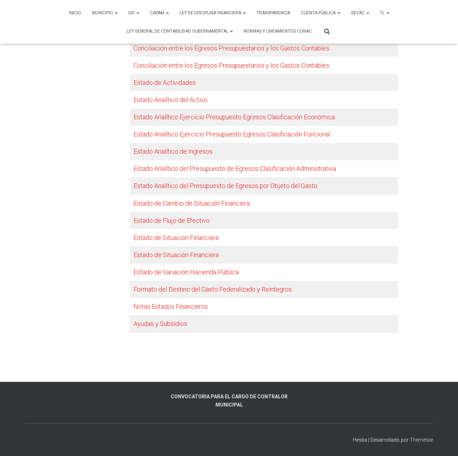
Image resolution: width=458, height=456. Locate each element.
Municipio (103, 12)
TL (383, 12)
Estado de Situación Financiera (176, 237)
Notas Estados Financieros (170, 306)
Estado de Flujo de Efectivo (171, 220)
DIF (132, 12)
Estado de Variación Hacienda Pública (186, 272)
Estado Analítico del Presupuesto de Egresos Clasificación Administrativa (234, 168)
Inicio (75, 12)
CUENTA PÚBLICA (319, 12)
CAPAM (157, 12)
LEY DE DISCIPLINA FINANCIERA (211, 12)
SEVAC (358, 12)
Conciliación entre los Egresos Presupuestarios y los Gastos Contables (231, 48)
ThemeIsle (421, 440)
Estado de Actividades (164, 82)
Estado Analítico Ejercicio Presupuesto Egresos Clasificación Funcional (231, 134)
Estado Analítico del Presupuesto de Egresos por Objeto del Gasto (225, 185)
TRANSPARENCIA (273, 12)
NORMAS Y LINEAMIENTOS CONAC (278, 31)
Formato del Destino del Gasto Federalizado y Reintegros (212, 289)
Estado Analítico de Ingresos (173, 151)
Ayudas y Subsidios (160, 323)
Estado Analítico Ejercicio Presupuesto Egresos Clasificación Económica (234, 117)
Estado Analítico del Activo (170, 100)
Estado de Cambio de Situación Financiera (191, 203)
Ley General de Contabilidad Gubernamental (178, 31)
